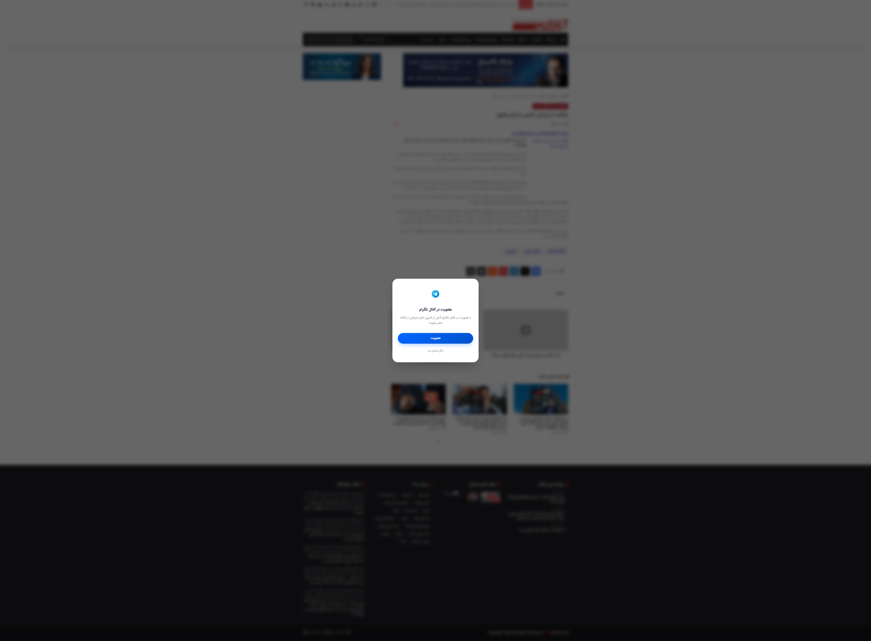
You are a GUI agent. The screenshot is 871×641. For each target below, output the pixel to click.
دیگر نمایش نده (435, 351)
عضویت (435, 338)
